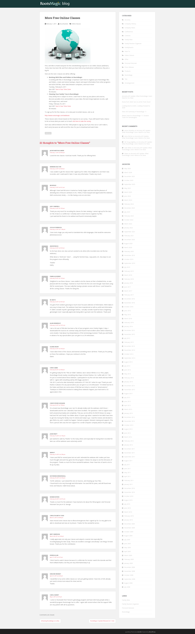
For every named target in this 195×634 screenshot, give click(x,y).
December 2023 (129, 208)
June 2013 (127, 401)
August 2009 (128, 536)
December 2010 (129, 488)
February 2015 (129, 342)
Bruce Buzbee (64, 24)
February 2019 (129, 271)
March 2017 (128, 291)
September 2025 (129, 184)
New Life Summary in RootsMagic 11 (134, 112)
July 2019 (127, 267)
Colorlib (139, 632)
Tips (126, 79)
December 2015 (129, 330)
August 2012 (128, 429)
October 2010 (128, 496)
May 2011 (127, 472)
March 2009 (128, 555)
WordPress (152, 632)
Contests (128, 36)
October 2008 (128, 575)
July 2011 (127, 465)
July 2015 (127, 338)
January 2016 (128, 326)
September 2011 (129, 457)
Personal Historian (131, 63)
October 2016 (128, 307)
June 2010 (127, 508)
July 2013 (127, 397)
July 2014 (127, 366)
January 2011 (128, 484)
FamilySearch (129, 47)
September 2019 (129, 263)
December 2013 (129, 386)
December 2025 (129, 176)
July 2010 (127, 504)
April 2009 (127, 551)
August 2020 (128, 243)
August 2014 (128, 362)
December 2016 (129, 299)
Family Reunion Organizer (133, 43)
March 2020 (128, 247)
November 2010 (129, 492)
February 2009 (129, 559)
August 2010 (128, 500)
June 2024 (127, 196)
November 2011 (129, 453)
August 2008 (128, 583)
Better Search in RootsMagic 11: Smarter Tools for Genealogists (135, 116)
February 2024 (129, 204)
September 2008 (129, 579)
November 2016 (129, 303)
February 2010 (129, 516)
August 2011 (128, 461)
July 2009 (127, 540)
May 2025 (127, 188)
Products (128, 71)
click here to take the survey (82, 121)
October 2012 (128, 425)
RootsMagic (129, 75)
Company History (130, 24)
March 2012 (128, 437)
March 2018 (128, 275)
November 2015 (129, 334)
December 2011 (129, 449)
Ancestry (127, 20)
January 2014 (128, 382)
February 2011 (129, 480)
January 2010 (128, 520)
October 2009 (128, 532)
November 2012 (129, 421)
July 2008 (127, 587)
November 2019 (129, 255)
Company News (130, 28)
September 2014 (129, 358)
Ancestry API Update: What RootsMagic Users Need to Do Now (137, 97)
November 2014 (129, 350)
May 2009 (127, 547)
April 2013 (127, 405)
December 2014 (129, 346)
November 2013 (129, 390)
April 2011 (127, 476)
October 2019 (128, 259)
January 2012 (128, 445)
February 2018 (129, 279)
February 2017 (129, 295)
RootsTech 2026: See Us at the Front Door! (136, 102)
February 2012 (129, 441)
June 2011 (127, 469)
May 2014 (127, 374)
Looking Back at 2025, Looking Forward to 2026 (136, 107)
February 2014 (129, 378)
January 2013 (128, 413)
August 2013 (128, 393)
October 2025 (128, 180)
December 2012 (129, 417)
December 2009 (129, 524)
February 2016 (129, 322)
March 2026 (128, 172)
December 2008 (129, 567)
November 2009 (129, 528)
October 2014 (128, 354)
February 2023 (129, 216)
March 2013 (128, 409)
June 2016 (127, 311)
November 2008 (129, 571)
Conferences (129, 32)
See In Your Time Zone (63, 89)
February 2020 (129, 251)
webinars (48, 133)
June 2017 (127, 287)
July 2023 (127, 212)
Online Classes (76, 24)
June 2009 (127, 544)
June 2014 (127, 370)
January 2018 (128, 283)
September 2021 (129, 232)
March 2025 (128, 192)
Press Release (129, 67)
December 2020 (129, 240)
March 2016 (128, 318)
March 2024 (128, 200)
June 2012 (127, 433)
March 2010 (128, 512)
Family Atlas (129, 39)
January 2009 (128, 563)
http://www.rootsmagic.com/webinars (57, 115)
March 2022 (128, 224)
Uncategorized (129, 83)
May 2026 (127, 168)
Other (126, 59)
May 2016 (127, 315)
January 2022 (128, 228)
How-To (127, 51)
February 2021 (129, 236)
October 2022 (128, 220)
